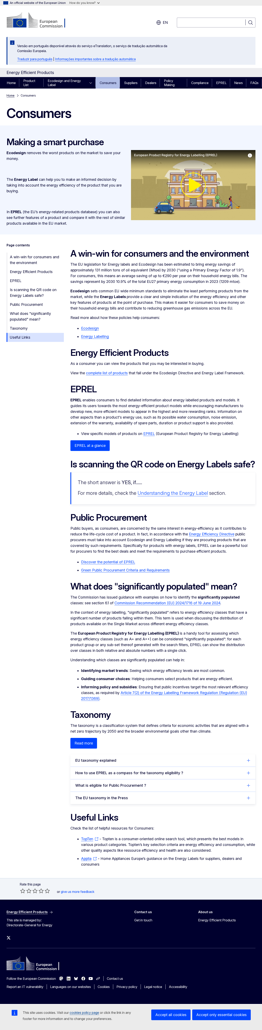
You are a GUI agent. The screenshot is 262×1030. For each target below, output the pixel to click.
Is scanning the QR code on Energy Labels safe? (33, 293)
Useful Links (20, 337)
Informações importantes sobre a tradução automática (95, 59)
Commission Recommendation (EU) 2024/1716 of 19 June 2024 (167, 603)
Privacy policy (126, 987)
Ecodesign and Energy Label (64, 83)
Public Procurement (26, 304)
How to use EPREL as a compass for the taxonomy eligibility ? (129, 773)
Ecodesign (90, 328)
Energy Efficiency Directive (211, 534)
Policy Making (169, 83)
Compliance (200, 83)
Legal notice (153, 987)
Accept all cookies (170, 1015)
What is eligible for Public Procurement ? (110, 785)
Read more (84, 743)
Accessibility (178, 987)
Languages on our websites (70, 987)
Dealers (150, 83)
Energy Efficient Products (31, 272)
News (238, 83)
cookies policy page (84, 1013)
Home (11, 83)
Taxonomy (19, 328)
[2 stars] (26, 890)
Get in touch (143, 920)
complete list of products (107, 373)
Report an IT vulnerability (25, 987)
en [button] (165, 22)
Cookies (104, 987)
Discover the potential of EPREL (108, 562)
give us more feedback (77, 892)
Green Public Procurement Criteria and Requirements (125, 570)
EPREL (221, 83)
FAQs (254, 83)
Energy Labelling (95, 336)
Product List (29, 83)
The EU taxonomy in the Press (101, 798)
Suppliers (131, 83)
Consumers (108, 83)
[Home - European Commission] (40, 20)
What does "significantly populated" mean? (30, 316)
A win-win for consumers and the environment (34, 260)
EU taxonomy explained (95, 760)
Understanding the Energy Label (173, 493)
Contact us (115, 979)
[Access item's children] (91, 83)
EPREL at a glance (90, 445)
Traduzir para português (34, 59)
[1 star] (23, 890)
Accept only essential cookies (221, 1015)
